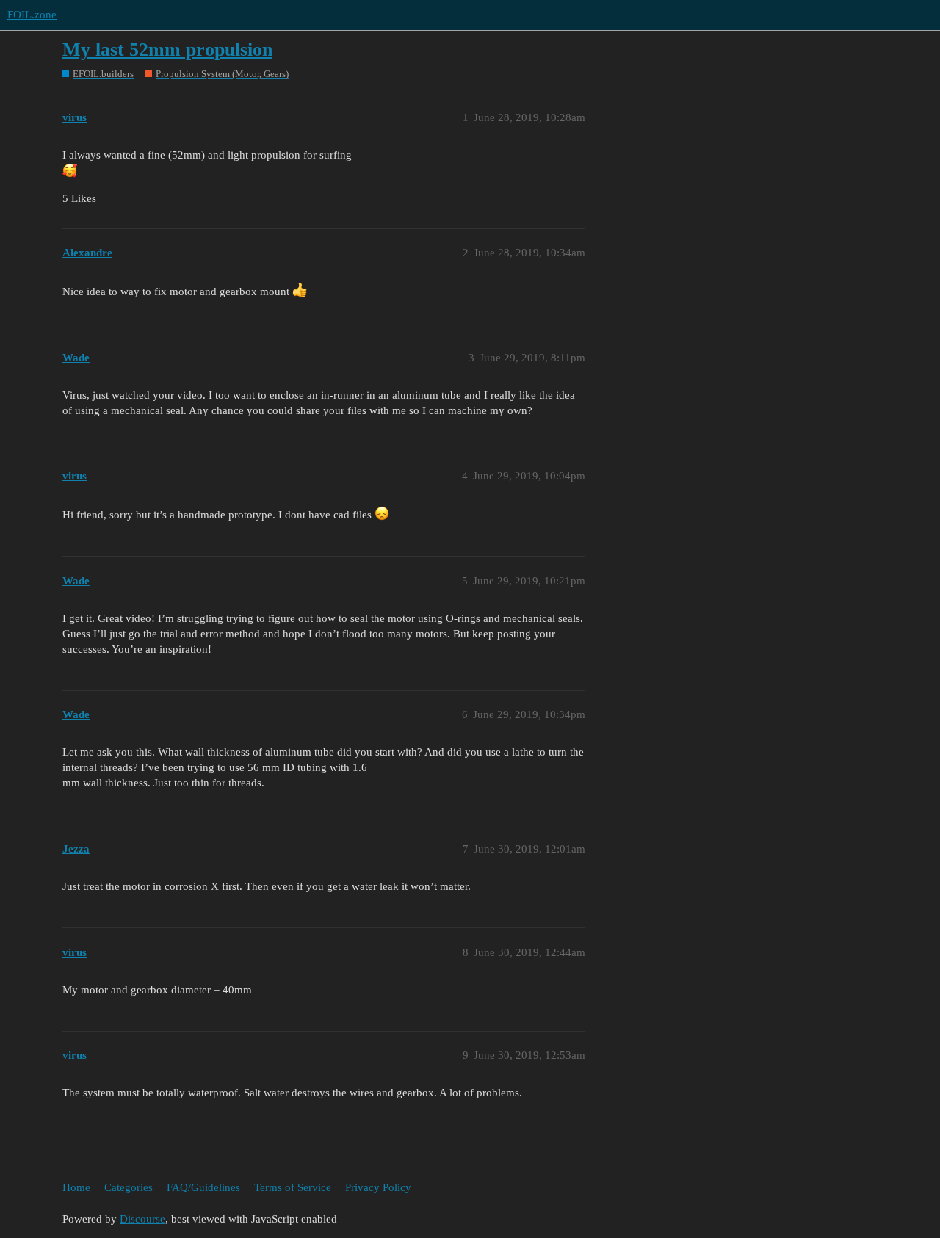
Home (76, 1187)
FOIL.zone (32, 15)
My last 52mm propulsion (167, 49)
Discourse (142, 1219)
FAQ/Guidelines (203, 1187)
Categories (128, 1187)
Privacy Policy (378, 1187)
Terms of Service (292, 1187)
